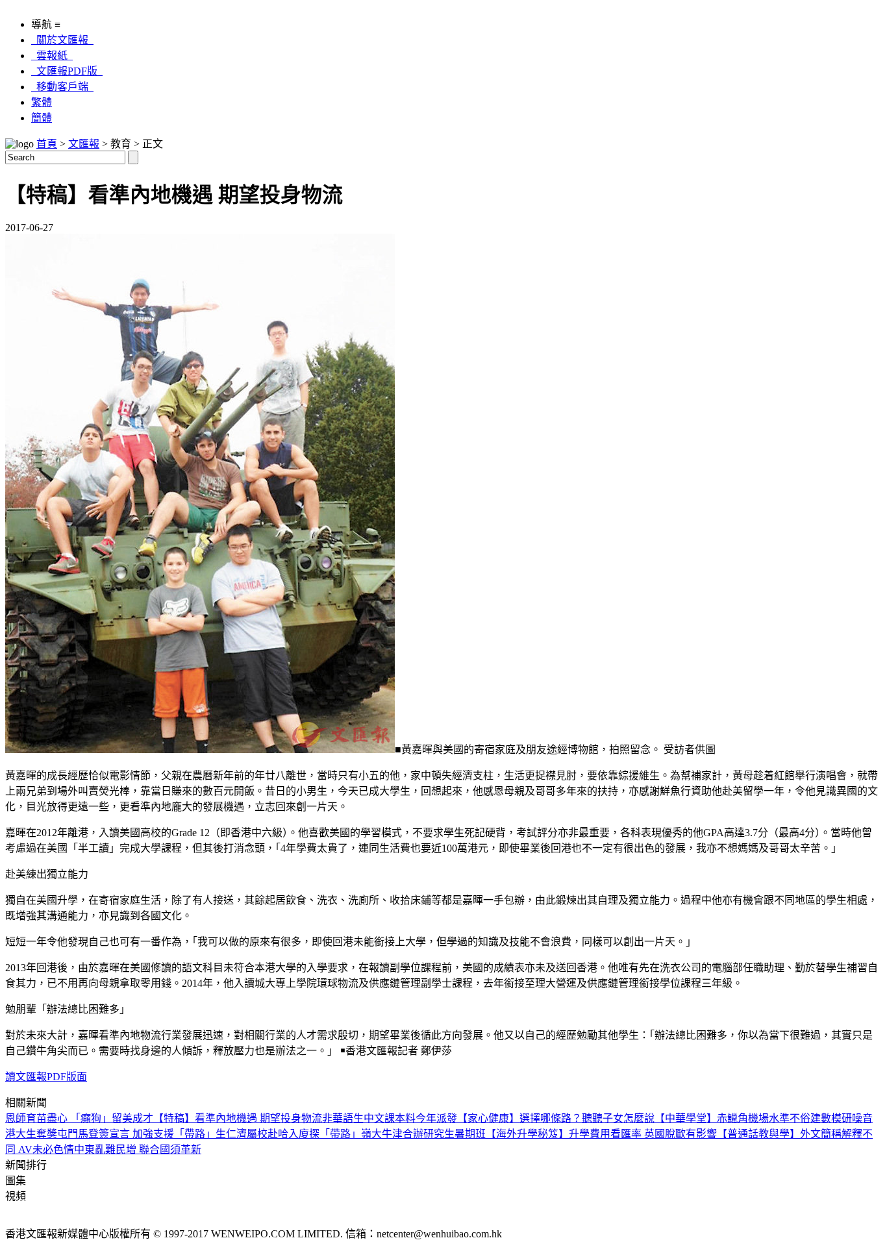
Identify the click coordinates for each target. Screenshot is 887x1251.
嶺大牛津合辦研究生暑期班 (423, 1133)
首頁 (46, 143)
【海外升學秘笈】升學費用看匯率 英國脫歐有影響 (601, 1133)
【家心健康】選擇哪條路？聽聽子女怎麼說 (556, 1118)
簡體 (41, 117)
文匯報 (83, 143)
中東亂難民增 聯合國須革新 (137, 1149)
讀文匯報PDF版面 (46, 1076)
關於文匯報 (62, 39)
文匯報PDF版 (67, 71)
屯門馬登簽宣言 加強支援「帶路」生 (141, 1133)
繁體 (41, 102)
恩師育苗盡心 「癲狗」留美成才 (79, 1118)
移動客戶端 (62, 86)
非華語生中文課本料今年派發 (389, 1118)
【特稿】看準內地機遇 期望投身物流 (237, 1118)
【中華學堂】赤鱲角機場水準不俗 (732, 1118)
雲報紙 (52, 55)
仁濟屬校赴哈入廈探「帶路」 (293, 1133)
